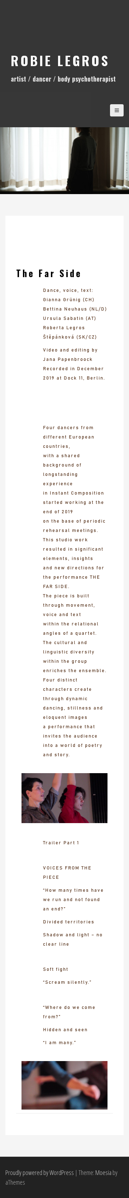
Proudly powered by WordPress (39, 1172)
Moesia (103, 1172)
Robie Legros (60, 60)
